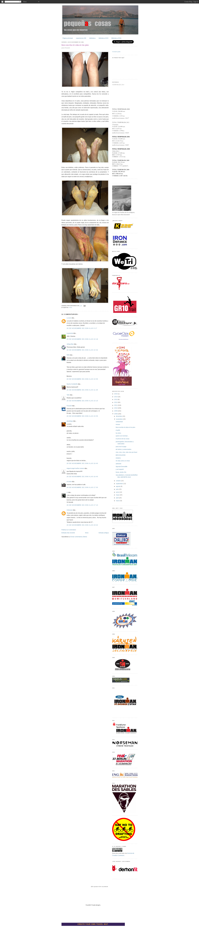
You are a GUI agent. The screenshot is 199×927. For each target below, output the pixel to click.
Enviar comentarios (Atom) (78, 537)
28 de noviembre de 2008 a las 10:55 (82, 379)
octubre (118, 481)
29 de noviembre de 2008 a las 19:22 (82, 525)
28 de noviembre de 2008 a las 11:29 (82, 390)
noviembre (119, 419)
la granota (70, 333)
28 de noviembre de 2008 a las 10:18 (82, 339)
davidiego (70, 421)
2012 (116, 402)
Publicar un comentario (68, 530)
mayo (118, 495)
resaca (118, 424)
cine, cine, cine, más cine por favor (126, 452)
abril (117, 498)
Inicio (86, 533)
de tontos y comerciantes (123, 449)
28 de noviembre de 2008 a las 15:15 (82, 401)
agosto (118, 486)
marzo (118, 501)
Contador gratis (116, 51)
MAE (68, 355)
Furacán (69, 406)
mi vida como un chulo (123, 461)
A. (67, 492)
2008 (116, 414)
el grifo (118, 430)
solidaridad (119, 421)
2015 (116, 394)
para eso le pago (121, 446)
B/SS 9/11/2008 (120, 455)
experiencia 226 (81, 38)
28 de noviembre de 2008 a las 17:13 (82, 505)
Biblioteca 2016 (116, 38)
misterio (118, 458)
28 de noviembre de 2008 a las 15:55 (82, 416)
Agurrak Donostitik (121, 466)
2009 (116, 411)
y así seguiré (120, 469)
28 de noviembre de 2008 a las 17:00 (82, 487)
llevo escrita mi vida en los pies (75, 45)
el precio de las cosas (122, 439)
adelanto (118, 463)
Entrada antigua (104, 533)
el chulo (69, 481)
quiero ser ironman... (122, 436)
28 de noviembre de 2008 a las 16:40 (82, 463)
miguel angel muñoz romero (75, 468)
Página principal (68, 38)
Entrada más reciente (68, 533)
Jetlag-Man (70, 344)
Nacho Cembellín (72, 384)
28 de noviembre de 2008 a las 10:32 (82, 350)
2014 (116, 397)
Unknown (70, 510)
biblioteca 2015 (103, 38)
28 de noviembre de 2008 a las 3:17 (82, 328)
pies (70, 307)
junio (117, 492)
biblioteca (92, 38)
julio (117, 489)
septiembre (119, 483)
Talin (68, 395)
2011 (116, 405)
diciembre (119, 416)
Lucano (69, 318)
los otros (118, 433)
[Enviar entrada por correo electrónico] (84, 305)
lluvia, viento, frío (121, 472)
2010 (116, 408)
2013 (116, 399)
